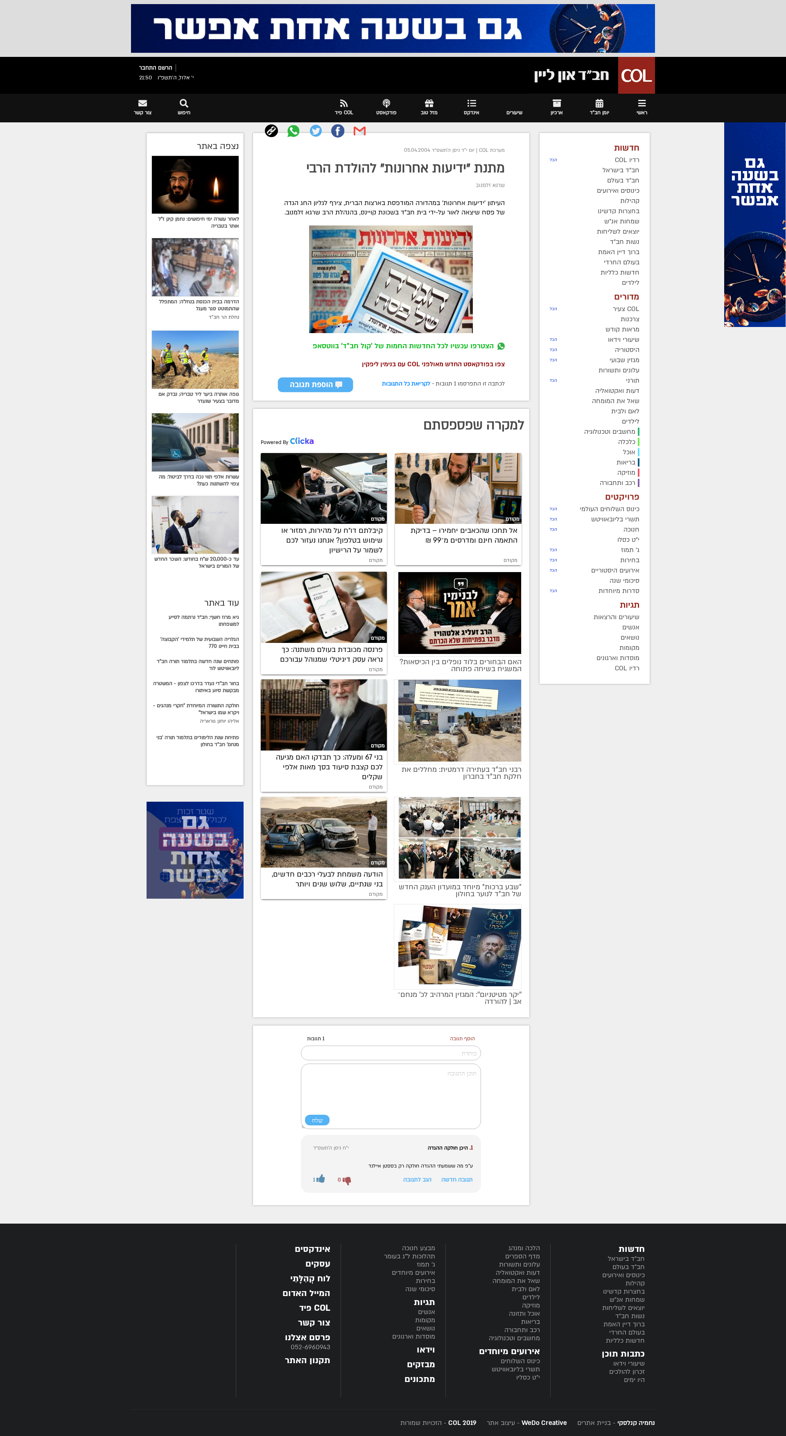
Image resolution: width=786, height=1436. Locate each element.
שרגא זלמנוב (490, 185)
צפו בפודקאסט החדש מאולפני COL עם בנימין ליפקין (433, 364)
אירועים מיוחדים (413, 1272)
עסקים (317, 1264)
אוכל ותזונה (524, 1313)
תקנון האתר (307, 1360)
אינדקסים (312, 1249)
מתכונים (419, 1379)
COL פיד (314, 1308)
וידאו (426, 1350)
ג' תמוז (426, 1264)
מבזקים (421, 1365)
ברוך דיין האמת (624, 1324)
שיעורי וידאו (629, 1363)
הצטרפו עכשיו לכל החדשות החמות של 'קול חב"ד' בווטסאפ (403, 346)
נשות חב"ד (630, 1316)
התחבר (147, 68)
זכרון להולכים (627, 1371)
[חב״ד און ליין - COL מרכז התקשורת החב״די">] (592, 75)
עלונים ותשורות (519, 1264)
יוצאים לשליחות (623, 1307)
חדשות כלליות (625, 1340)
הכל (553, 160)
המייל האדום (306, 1293)
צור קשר (314, 1323)
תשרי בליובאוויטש (516, 1369)
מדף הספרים (522, 1256)
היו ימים (634, 1379)
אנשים (426, 1312)
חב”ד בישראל (626, 1258)
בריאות (530, 1321)
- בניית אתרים (615, 1422)
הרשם (165, 68)
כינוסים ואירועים (623, 1275)
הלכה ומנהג (524, 1248)
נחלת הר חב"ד (224, 317)
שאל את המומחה (516, 1280)
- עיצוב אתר (526, 1422)
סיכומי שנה (420, 1289)
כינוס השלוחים (520, 1361)
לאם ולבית (526, 1289)
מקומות (425, 1320)
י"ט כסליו (528, 1377)
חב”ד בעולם (628, 1266)
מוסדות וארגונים (413, 1336)
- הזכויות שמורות (438, 1422)
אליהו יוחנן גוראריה (219, 721)
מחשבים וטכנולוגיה (514, 1338)
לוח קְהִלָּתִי (310, 1279)
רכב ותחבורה (522, 1330)
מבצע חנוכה (418, 1248)
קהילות (635, 1283)
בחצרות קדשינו (624, 1291)
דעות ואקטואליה (518, 1272)
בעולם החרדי (627, 1332)
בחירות (425, 1280)
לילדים (531, 1297)
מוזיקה (531, 1305)
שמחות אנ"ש (627, 1299)
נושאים (425, 1328)
